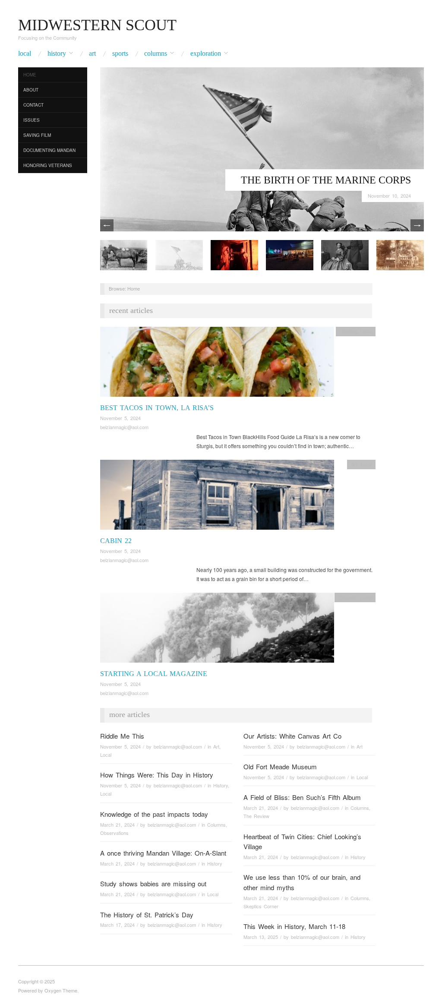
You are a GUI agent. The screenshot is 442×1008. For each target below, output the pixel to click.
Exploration (205, 53)
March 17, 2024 (117, 924)
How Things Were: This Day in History (156, 774)
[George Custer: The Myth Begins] (345, 254)
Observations (114, 832)
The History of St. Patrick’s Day (146, 914)
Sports (120, 53)
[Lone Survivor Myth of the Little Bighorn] (124, 254)
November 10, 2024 (389, 195)
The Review (256, 815)
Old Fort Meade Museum (280, 766)
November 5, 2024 (120, 417)
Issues (31, 120)
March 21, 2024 (260, 807)
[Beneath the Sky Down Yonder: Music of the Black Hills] (289, 254)
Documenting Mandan (49, 150)
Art (92, 53)
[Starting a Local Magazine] (217, 630)
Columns (155, 53)
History (56, 53)
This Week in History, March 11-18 (294, 926)
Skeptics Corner (260, 906)
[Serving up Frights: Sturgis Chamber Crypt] (234, 254)
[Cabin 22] (217, 497)
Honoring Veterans (47, 165)
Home (29, 75)
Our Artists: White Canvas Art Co (292, 735)
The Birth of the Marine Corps (326, 180)
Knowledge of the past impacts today (154, 813)
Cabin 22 (116, 540)
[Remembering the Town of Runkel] (400, 254)
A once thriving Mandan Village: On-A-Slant (163, 852)
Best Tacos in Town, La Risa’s (157, 407)
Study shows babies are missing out (153, 883)
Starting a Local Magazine (153, 673)
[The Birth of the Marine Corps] (262, 148)
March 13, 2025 (260, 936)
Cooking (348, 331)
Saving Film (37, 135)
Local (24, 53)
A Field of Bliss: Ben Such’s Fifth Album (302, 797)
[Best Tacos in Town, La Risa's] (217, 364)
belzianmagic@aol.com (124, 426)
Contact (33, 105)
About (30, 90)
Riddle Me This (122, 735)
